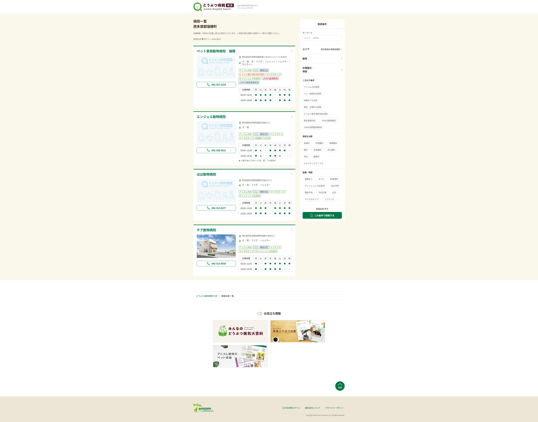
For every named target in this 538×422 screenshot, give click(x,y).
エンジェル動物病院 (211, 116)
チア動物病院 (206, 229)
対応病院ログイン (292, 407)
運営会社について (313, 407)
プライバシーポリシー (335, 407)
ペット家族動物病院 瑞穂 (216, 51)
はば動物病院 (206, 174)
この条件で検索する (324, 215)
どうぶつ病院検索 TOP (206, 296)
